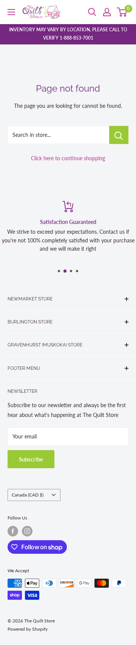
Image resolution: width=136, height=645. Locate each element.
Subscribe (31, 459)
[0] (122, 12)
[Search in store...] (118, 135)
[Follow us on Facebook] (13, 531)
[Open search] (92, 12)
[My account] (107, 12)
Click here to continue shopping (68, 158)
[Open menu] (11, 12)
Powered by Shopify (28, 629)
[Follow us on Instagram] (27, 531)
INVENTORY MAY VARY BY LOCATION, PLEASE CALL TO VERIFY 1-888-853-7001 (68, 34)
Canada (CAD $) (27, 495)
